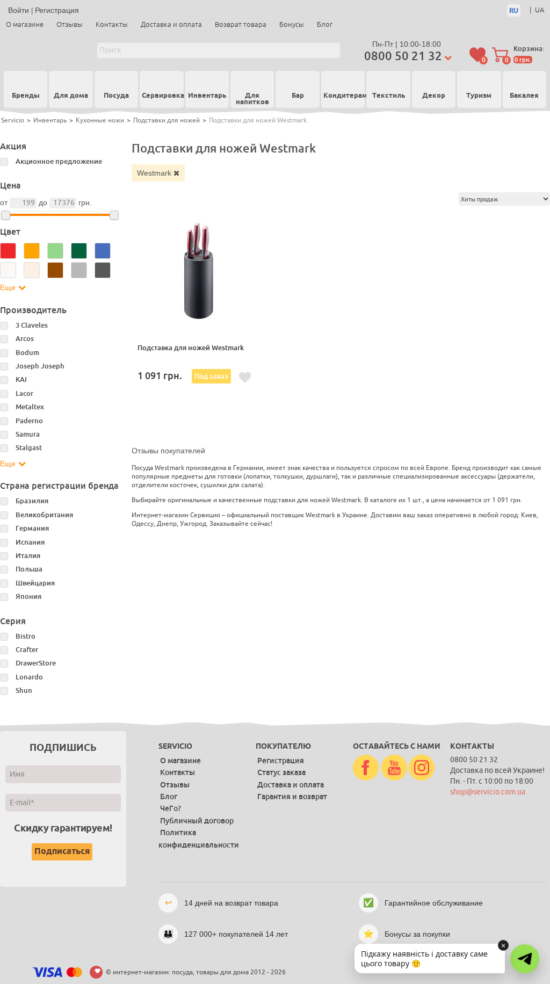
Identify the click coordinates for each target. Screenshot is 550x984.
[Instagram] (422, 768)
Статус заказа (281, 772)
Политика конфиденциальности (198, 838)
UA (539, 10)
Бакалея (524, 96)
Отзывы (69, 24)
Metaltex (30, 406)
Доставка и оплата (171, 24)
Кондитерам (343, 96)
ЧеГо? (170, 808)
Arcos (25, 338)
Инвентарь (207, 96)
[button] (524, 958)
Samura (28, 434)
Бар (298, 96)
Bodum (27, 352)
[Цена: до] (114, 215)
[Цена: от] (5, 215)
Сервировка (161, 96)
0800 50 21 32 (403, 56)
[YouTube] (394, 768)
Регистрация (57, 10)
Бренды (26, 95)
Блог (324, 24)
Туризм (478, 96)
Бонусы (291, 24)
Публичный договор (197, 821)
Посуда (116, 96)
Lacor (24, 393)
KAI (21, 379)
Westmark (155, 173)
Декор (433, 96)
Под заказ (211, 376)
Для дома (71, 96)
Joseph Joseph (40, 366)
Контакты (112, 24)
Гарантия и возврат (292, 796)
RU (513, 10)
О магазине (25, 24)
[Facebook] (366, 768)
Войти (18, 10)
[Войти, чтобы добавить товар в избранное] (245, 377)
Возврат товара (240, 24)
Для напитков (252, 100)
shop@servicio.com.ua (487, 792)
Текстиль (388, 96)
